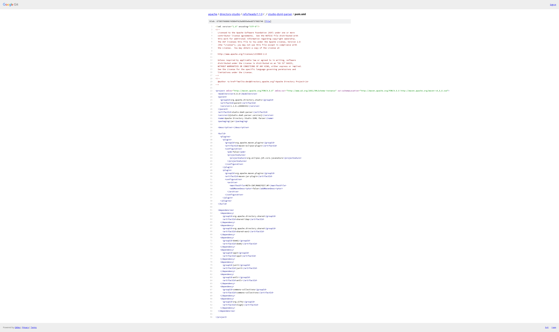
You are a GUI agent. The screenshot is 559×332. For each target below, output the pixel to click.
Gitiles (17, 327)
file (268, 21)
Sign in (553, 4)
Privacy (25, 327)
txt (547, 327)
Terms (34, 327)
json (553, 327)
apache (212, 14)
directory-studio (230, 14)
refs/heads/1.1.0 (252, 14)
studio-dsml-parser (280, 14)
